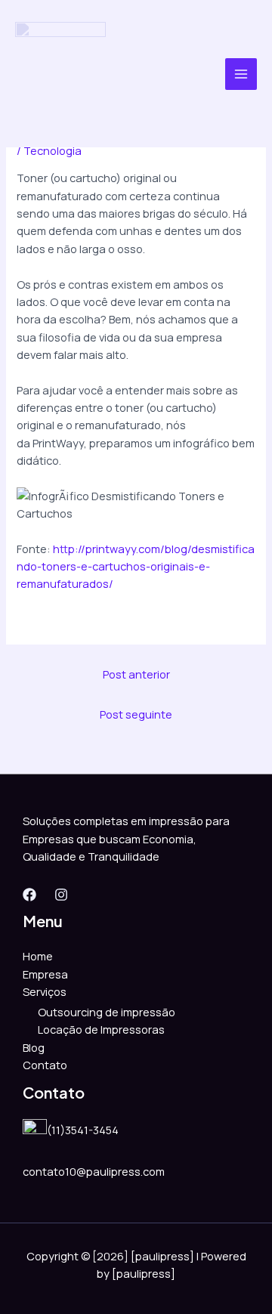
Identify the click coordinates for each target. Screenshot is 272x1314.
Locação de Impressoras (101, 1029)
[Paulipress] (60, 73)
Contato (45, 1064)
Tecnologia (52, 150)
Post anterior (136, 674)
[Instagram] (61, 894)
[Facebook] (29, 894)
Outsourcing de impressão (106, 1011)
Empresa (45, 974)
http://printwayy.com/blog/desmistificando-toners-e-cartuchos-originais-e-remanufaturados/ (136, 566)
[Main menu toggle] (241, 74)
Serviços (44, 991)
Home (38, 955)
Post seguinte (136, 714)
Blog (34, 1047)
